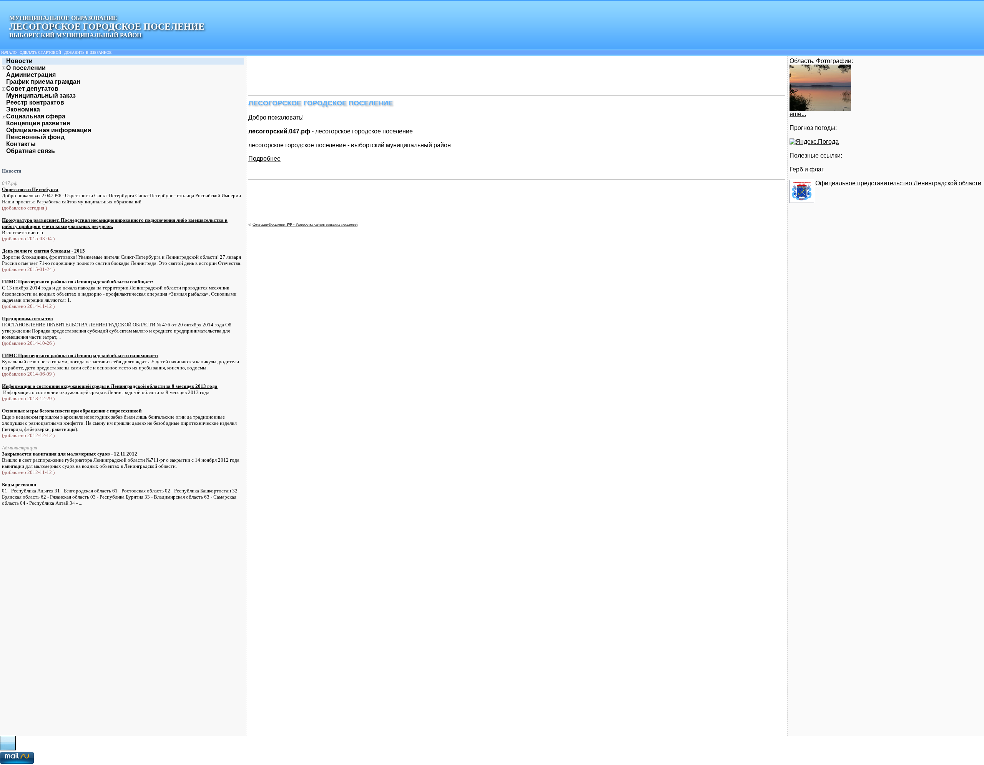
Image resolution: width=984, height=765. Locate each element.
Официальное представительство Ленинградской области (898, 183)
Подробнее (264, 158)
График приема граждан (43, 81)
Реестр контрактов (35, 102)
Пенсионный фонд (35, 137)
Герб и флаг (807, 169)
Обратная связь (30, 151)
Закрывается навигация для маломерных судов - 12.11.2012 (69, 454)
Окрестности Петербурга (30, 189)
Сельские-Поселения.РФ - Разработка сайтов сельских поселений (305, 224)
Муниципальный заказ (41, 95)
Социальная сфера (35, 116)
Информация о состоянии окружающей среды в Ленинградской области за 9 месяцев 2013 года (110, 386)
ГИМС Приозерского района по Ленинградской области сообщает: (77, 281)
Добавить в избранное (87, 52)
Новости (19, 61)
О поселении (26, 68)
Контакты (21, 144)
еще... (798, 114)
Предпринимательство (27, 318)
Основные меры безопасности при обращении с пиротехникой (71, 411)
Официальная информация (48, 130)
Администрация (31, 75)
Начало (9, 52)
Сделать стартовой (40, 52)
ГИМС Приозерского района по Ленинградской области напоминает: (80, 355)
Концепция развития (38, 123)
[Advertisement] (388, 75)
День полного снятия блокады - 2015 (43, 251)
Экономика (23, 109)
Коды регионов (19, 484)
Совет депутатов (32, 88)
